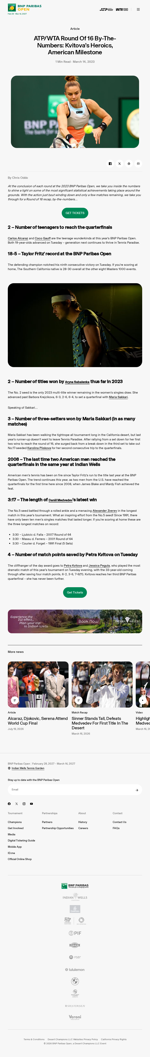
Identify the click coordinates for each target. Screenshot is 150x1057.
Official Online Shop (20, 859)
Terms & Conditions (34, 1039)
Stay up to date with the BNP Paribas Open (34, 780)
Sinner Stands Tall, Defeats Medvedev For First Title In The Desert (100, 723)
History (82, 822)
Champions (15, 822)
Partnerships (49, 813)
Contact (117, 813)
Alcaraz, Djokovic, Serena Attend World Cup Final (38, 721)
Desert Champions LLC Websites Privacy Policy (73, 1039)
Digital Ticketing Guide (21, 840)
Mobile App (15, 846)
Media (11, 834)
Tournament (15, 813)
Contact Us (119, 822)
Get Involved (15, 828)
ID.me (11, 853)
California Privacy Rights (114, 1039)
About (82, 813)
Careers (83, 828)
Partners (47, 822)
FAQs (116, 828)
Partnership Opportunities (58, 828)
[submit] (137, 790)
